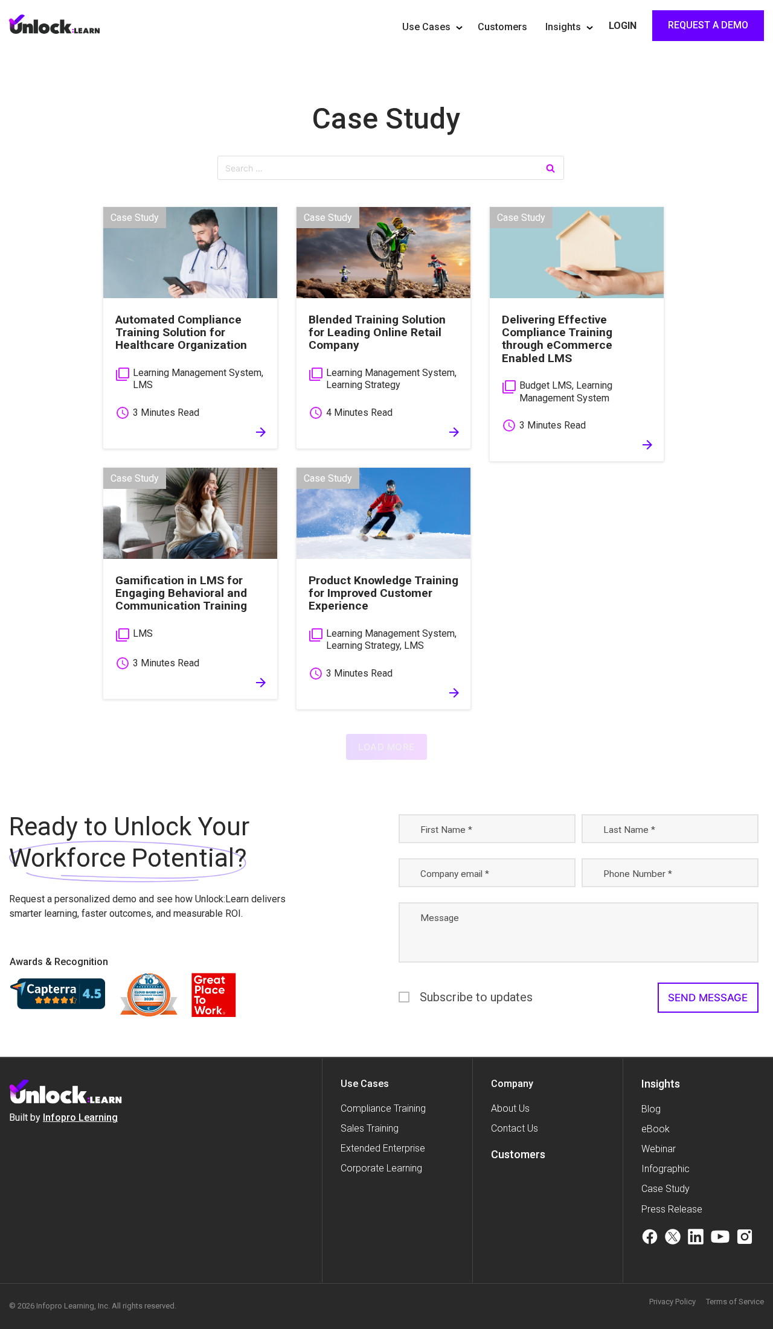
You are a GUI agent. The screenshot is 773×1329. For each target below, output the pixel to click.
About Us (510, 1108)
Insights (563, 27)
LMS (143, 384)
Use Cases (426, 27)
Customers (502, 27)
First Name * (446, 829)
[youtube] (720, 1238)
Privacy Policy (672, 1301)
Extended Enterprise (383, 1148)
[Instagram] (744, 1238)
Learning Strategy (363, 384)
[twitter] (672, 1238)
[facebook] (649, 1238)
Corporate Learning (381, 1168)
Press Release (671, 1209)
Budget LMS (545, 385)
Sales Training (370, 1128)
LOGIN (623, 25)
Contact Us (514, 1128)
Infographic (665, 1168)
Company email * (454, 873)
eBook (655, 1129)
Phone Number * (637, 873)
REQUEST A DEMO (708, 25)
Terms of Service (735, 1301)
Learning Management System (197, 372)
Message (439, 918)
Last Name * (629, 829)
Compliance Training (383, 1108)
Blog (651, 1109)
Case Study (386, 118)
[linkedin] (695, 1238)
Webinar (658, 1149)
